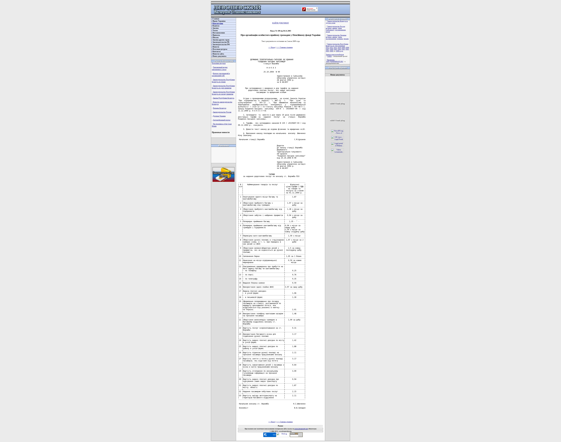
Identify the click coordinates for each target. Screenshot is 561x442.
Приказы (216, 35)
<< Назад (271, 47)
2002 (347, 49)
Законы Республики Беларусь (223, 98)
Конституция (218, 23)
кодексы (328, 28)
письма (346, 39)
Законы (216, 28)
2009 (343, 47)
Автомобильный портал (221, 120)
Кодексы (216, 26)
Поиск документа (219, 56)
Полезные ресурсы (220, 49)
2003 (343, 49)
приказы (340, 39)
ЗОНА (329, 56)
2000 (331, 51)
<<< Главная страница (284, 47)
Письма (216, 37)
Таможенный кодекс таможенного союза (220, 68)
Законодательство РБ (221, 42)
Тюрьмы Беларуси (219, 108)
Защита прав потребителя (335, 54)
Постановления (219, 33)
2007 (327, 49)
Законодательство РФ (221, 44)
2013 (327, 47)
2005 (335, 49)
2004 (339, 49)
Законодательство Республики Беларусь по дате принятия (223, 87)
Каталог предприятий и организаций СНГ (221, 74)
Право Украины (219, 21)
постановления (340, 30)
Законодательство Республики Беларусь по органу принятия (223, 93)
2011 (335, 47)
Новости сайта (218, 54)
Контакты (217, 51)
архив (328, 31)
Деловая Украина (219, 116)
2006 (331, 49)
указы (340, 28)
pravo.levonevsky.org (301, 429)
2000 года (339, 51)
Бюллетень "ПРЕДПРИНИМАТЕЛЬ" (334, 60)
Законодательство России (222, 112)
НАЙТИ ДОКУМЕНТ (280, 23)
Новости (216, 47)
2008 (347, 47)
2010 (339, 47)
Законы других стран (221, 40)
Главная (216, 19)
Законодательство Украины (336, 35)
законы (334, 28)
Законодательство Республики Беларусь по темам (223, 81)
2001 (327, 51)
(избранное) (330, 30)
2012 (331, 47)
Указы (215, 30)
